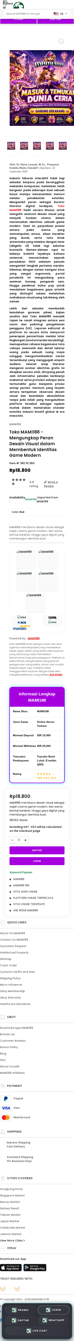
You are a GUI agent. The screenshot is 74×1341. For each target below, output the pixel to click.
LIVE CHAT (40, 1331)
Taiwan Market (10, 1215)
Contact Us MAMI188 (14, 940)
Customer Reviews (13, 1041)
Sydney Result (9, 1208)
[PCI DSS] (3, 1288)
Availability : (17, 499)
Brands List (7, 1034)
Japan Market (9, 1221)
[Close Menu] (4, 8)
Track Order (8, 965)
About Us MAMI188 (12, 933)
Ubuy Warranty (10, 997)
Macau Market (10, 1202)
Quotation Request (13, 946)
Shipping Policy (10, 978)
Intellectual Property (14, 952)
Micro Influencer (11, 985)
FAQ (3, 1060)
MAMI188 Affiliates (12, 1073)
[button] (61, 41)
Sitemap (5, 959)
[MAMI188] (18, 7)
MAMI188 (15, 424)
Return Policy (9, 1047)
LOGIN (18, 19)
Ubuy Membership (12, 991)
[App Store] (11, 1268)
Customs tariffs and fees (17, 972)
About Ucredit (9, 1066)
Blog (3, 1053)
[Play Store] (35, 1268)
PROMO (23, 1310)
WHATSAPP (56, 1321)
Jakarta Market (10, 1234)
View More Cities (11, 1240)
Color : (18, 512)
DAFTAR (55, 19)
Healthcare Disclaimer (15, 1004)
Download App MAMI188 (16, 1028)
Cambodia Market (12, 1228)
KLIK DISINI (56, 674)
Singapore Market (12, 1195)
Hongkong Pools (11, 1189)
